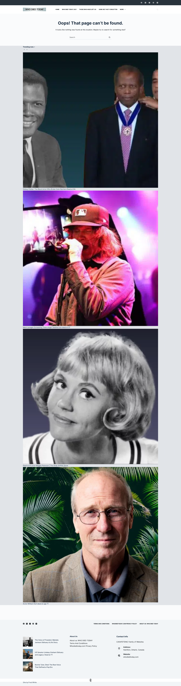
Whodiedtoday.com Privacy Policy (124, 624)
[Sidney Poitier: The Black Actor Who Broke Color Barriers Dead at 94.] (90, 120)
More (122, 9)
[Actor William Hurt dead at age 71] (90, 534)
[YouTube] (157, 2)
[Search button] (109, 37)
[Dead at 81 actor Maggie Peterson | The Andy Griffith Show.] (90, 396)
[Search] (157, 9)
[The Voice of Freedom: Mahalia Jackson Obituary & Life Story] (28, 642)
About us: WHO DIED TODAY (149, 624)
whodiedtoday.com (130, 657)
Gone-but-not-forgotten (108, 9)
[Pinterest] (153, 2)
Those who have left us (87, 9)
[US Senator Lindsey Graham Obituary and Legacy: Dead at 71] (28, 654)
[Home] (90, 679)
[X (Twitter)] (145, 2)
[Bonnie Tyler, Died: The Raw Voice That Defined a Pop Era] (28, 666)
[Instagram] (149, 2)
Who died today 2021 (69, 9)
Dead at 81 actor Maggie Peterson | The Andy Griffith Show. (45, 466)
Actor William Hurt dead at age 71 (35, 604)
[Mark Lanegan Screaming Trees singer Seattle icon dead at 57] (90, 258)
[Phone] (90, 681)
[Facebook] (141, 2)
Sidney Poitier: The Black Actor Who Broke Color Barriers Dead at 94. (49, 189)
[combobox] (88, 37)
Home (57, 9)
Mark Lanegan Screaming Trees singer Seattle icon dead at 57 (46, 327)
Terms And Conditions (101, 624)
